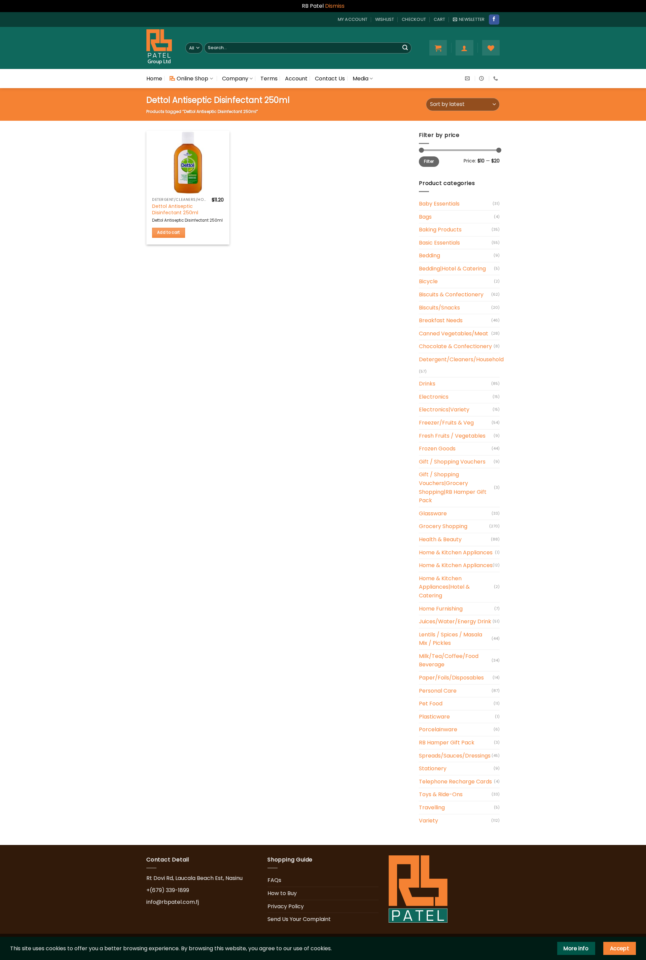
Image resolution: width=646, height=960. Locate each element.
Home (154, 78)
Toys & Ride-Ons (441, 794)
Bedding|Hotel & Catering (452, 268)
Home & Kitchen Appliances (456, 552)
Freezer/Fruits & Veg (446, 423)
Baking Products (440, 229)
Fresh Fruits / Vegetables (452, 436)
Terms (269, 78)
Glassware (433, 513)
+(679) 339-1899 (167, 890)
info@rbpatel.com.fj (172, 902)
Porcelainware (438, 729)
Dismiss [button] (335, 6)
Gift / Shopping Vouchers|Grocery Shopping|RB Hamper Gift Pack (453, 487)
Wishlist (384, 19)
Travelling (432, 807)
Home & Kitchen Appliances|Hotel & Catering (444, 587)
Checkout (414, 19)
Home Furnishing (441, 609)
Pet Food (430, 703)
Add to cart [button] (168, 232)
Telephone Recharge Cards (455, 781)
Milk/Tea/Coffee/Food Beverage (448, 660)
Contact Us (330, 78)
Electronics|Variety (444, 409)
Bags (425, 217)
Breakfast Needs (441, 320)
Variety (428, 820)
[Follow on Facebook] (494, 19)
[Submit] (405, 47)
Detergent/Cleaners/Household (461, 359)
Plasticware (434, 717)
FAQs (274, 880)
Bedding (429, 255)
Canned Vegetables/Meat (453, 333)
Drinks (427, 383)
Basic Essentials (439, 243)
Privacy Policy (285, 906)
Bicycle (428, 281)
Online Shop (192, 78)
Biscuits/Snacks (439, 307)
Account (296, 78)
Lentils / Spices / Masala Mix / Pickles (450, 639)
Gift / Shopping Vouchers (452, 462)
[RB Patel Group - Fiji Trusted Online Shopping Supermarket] (160, 48)
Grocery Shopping (443, 526)
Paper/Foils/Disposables (451, 677)
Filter (429, 161)
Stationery (432, 768)
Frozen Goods (437, 448)
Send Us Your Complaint (299, 919)
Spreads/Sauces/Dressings (455, 756)
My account (353, 19)
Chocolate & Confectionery (455, 346)
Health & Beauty (440, 539)
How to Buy (282, 893)
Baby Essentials (439, 204)
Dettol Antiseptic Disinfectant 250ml (175, 209)
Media (360, 78)
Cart (439, 19)
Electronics (433, 397)
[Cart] (438, 48)
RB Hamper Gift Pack (446, 742)
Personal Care (438, 691)
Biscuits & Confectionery (451, 294)
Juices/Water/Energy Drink (455, 621)
